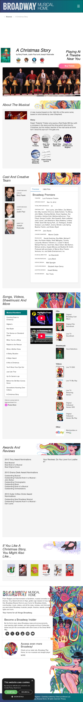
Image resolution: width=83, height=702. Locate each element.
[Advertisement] (63, 30)
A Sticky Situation (12, 353)
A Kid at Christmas (12, 363)
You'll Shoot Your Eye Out (15, 367)
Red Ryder (10, 329)
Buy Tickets (69, 66)
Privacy (63, 699)
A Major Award (11, 358)
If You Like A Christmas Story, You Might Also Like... (14, 550)
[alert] (3, 698)
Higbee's (9, 324)
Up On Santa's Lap (12, 376)
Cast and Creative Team (16, 178)
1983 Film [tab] (46, 189)
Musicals (9, 17)
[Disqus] (60, 491)
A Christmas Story (12, 394)
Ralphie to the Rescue (14, 344)
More (23, 655)
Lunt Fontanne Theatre (50, 198)
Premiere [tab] (35, 189)
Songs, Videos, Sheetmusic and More (14, 300)
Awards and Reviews (11, 449)
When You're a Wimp (13, 340)
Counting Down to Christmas (12, 318)
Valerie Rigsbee (35, 697)
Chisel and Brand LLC (62, 697)
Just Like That (11, 372)
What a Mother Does (13, 349)
